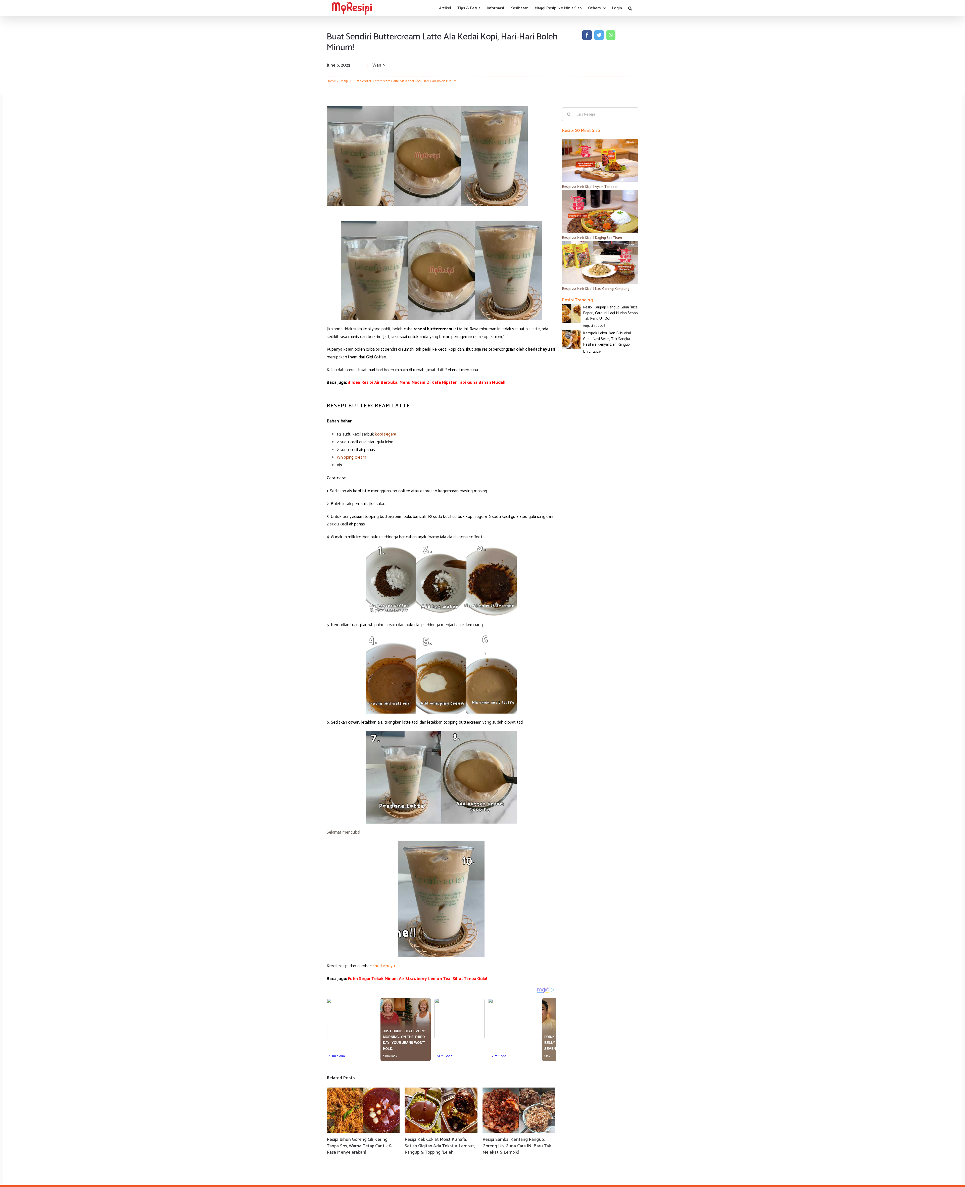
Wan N (378, 65)
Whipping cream (351, 457)
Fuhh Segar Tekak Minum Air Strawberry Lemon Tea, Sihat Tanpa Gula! (417, 978)
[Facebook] (587, 35)
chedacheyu (384, 965)
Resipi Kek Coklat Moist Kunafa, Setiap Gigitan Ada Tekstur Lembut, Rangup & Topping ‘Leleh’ (440, 1146)
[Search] (630, 8)
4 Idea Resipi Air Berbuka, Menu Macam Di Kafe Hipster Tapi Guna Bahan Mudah (426, 382)
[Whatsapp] (610, 35)
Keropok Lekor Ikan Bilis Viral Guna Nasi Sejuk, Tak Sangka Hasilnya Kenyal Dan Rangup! (607, 339)
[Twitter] (599, 35)
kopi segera (385, 434)
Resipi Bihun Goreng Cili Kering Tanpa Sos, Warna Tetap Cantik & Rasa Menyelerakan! (359, 1146)
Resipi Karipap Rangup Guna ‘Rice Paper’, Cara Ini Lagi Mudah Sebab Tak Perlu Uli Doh (610, 313)
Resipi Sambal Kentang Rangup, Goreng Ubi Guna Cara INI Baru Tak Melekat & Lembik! (516, 1146)
